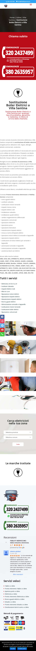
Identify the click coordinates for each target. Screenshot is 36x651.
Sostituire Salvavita (7, 286)
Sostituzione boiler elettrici (9, 309)
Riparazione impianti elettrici (10, 297)
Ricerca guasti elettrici (8, 302)
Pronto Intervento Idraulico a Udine (16, 604)
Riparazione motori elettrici (10, 294)
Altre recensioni (18, 574)
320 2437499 (11, 1)
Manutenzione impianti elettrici (11, 299)
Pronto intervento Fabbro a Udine (16, 589)
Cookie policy (22, 648)
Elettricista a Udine (11, 594)
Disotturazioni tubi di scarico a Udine (17, 607)
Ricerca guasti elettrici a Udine (14, 599)
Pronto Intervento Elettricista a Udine (17, 596)
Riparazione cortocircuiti (9, 312)
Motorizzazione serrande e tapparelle (13, 304)
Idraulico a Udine (10, 602)
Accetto (13, 648)
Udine (18, 17)
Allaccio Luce (5, 291)
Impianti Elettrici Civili (8, 289)
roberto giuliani (15, 551)
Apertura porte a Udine (12, 591)
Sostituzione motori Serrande (10, 307)
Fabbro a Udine (10, 586)
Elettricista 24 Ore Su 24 (9, 284)
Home (12, 17)
